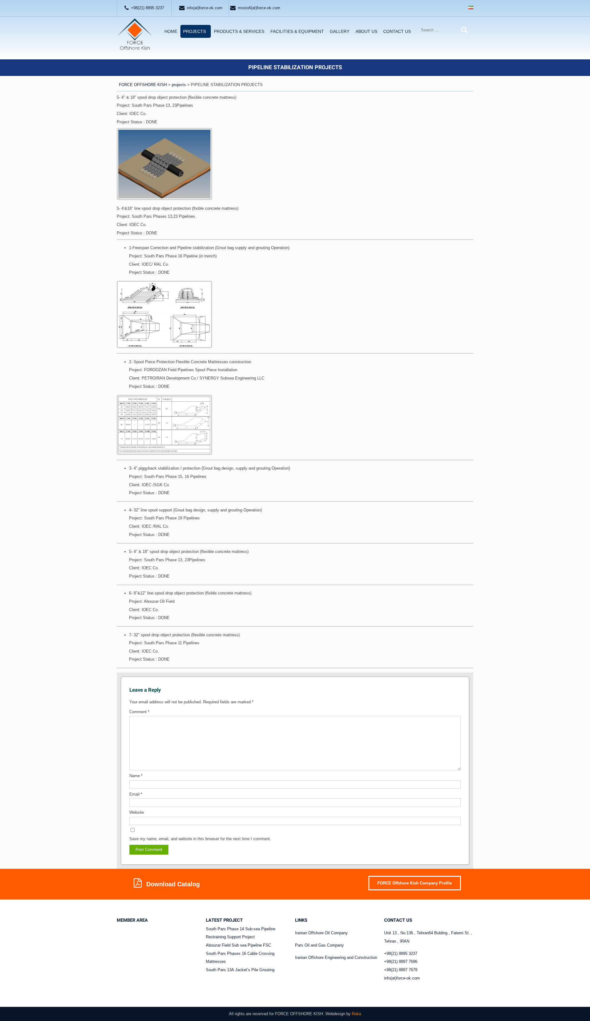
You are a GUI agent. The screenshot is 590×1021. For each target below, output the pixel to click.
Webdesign (335, 1013)
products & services (239, 31)
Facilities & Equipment (297, 31)
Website (136, 812)
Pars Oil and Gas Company (319, 945)
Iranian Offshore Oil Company (321, 933)
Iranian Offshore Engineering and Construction (336, 957)
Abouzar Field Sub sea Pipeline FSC (238, 945)
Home (170, 31)
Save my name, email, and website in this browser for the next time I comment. (200, 838)
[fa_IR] (470, 8)
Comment (139, 711)
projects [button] (194, 31)
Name (136, 775)
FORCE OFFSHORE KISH (299, 1013)
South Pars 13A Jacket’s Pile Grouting (240, 969)
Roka (356, 1013)
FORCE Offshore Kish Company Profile (414, 883)
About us (366, 31)
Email (135, 794)
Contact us (397, 31)
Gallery (339, 31)
